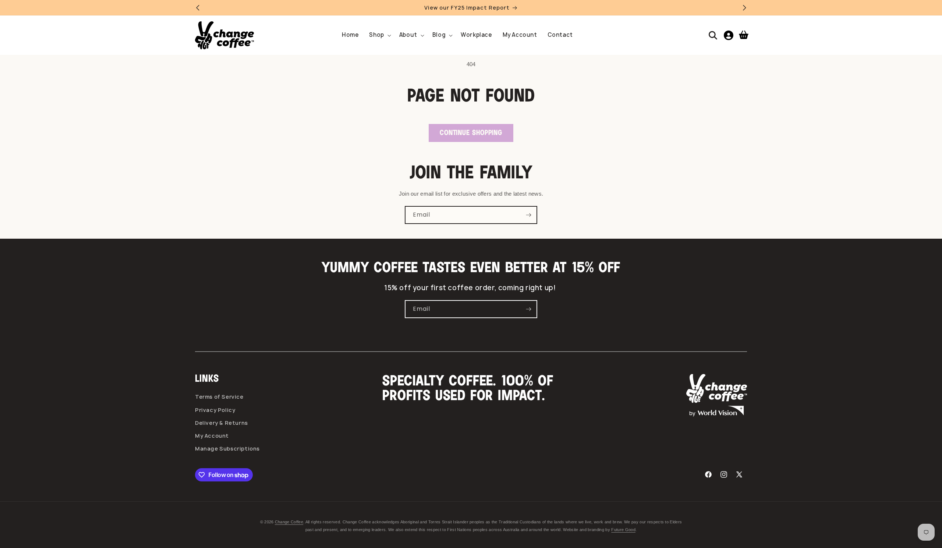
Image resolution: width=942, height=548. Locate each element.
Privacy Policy (215, 409)
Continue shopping (471, 132)
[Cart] (743, 35)
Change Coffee (289, 522)
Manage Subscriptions (227, 448)
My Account (212, 435)
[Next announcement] (744, 8)
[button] (379, 35)
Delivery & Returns (221, 422)
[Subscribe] (528, 215)
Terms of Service (219, 396)
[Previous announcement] (198, 8)
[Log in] (728, 35)
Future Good (623, 529)
